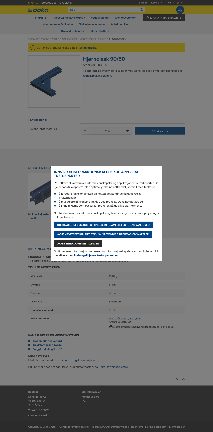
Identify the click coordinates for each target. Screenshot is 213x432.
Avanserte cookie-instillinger (78, 243)
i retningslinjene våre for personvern (97, 255)
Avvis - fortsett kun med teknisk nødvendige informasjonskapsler (103, 234)
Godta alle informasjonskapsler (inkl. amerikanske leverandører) (103, 225)
